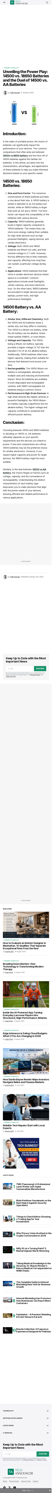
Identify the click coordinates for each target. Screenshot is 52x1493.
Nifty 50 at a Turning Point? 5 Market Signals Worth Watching (32, 1249)
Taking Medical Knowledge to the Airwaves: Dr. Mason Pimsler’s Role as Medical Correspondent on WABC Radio (34, 1267)
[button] (4, 2)
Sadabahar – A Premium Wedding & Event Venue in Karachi (33, 1315)
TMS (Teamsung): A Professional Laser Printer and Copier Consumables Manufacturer (33, 1186)
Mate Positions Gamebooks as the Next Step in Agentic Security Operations (33, 1203)
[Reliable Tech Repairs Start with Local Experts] (26, 1107)
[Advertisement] (26, 34)
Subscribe (40, 668)
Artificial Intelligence (12, 1418)
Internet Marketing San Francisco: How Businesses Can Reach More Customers (33, 1300)
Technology (8, 1411)
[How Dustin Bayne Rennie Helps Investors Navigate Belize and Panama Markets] (26, 1061)
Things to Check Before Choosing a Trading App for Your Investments (33, 1219)
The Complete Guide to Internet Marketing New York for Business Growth (33, 1284)
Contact (35, 1481)
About (5, 1481)
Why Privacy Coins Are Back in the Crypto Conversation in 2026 (34, 1234)
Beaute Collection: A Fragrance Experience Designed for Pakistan (33, 1330)
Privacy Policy (35, 675)
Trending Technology (11, 68)
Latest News (8, 1425)
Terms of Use (11, 676)
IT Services (7, 1433)
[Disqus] (26, 615)
